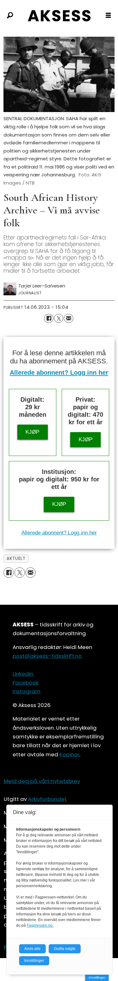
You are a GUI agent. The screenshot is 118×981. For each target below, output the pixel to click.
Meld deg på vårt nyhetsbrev (42, 781)
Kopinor (69, 754)
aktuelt (16, 558)
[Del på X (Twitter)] (58, 318)
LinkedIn (23, 674)
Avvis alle (32, 948)
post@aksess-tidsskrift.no (47, 656)
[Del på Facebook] (48, 318)
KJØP (32, 432)
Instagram (27, 691)
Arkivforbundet (47, 799)
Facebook (25, 682)
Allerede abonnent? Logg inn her (59, 372)
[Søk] (10, 15)
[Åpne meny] (108, 15)
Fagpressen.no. (40, 925)
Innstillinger (97, 977)
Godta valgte (65, 948)
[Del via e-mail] (68, 318)
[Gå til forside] (59, 15)
